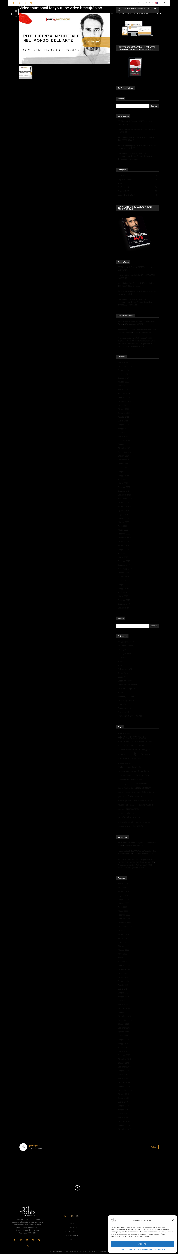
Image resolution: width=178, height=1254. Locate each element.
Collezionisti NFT (125, 669)
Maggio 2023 (123, 382)
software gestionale (143, 822)
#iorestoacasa (124, 733)
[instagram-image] (30, 1164)
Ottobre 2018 (123, 572)
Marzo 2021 (123, 483)
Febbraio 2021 (124, 487)
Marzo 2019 (123, 557)
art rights (135, 753)
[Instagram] (19, 3)
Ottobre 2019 (123, 541)
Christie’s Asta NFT (125, 775)
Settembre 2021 (124, 459)
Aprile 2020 (122, 526)
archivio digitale (138, 741)
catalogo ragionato (124, 763)
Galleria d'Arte (148, 792)
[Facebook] (13, 3)
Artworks (121, 665)
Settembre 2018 (124, 576)
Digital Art (122, 677)
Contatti (161, 1249)
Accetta (142, 1244)
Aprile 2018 (122, 592)
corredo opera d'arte (125, 784)
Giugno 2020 (123, 518)
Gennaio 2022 (124, 444)
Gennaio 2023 (124, 397)
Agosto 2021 (123, 463)
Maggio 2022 (123, 428)
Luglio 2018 (123, 580)
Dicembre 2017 (124, 608)
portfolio (121, 809)
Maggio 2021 (123, 475)
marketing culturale (125, 801)
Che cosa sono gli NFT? (134, 324)
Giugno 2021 (123, 471)
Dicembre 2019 (124, 537)
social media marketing (126, 822)
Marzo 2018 (123, 596)
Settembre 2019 (124, 545)
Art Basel (149, 741)
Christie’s (143, 771)
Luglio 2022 (123, 421)
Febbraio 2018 (124, 600)
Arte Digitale (145, 749)
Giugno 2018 (123, 584)
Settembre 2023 (124, 370)
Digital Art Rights (125, 788)
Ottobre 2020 (123, 502)
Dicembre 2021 (124, 448)
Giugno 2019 (123, 549)
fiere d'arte (136, 792)
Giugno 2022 (123, 424)
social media (146, 818)
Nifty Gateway (131, 805)
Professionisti (123, 712)
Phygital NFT (123, 704)
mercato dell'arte (143, 800)
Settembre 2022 (124, 413)
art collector (123, 745)
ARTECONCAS (137, 745)
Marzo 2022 (123, 436)
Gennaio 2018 (124, 604)
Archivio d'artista (124, 741)
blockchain (124, 758)
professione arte (129, 817)
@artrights (34, 1145)
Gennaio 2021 (124, 491)
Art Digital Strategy (126, 645)
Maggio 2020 (123, 522)
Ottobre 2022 (123, 409)
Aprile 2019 (122, 553)
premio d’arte (132, 809)
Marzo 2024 (123, 362)
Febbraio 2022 (124, 440)
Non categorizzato (126, 700)
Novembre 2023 (125, 366)
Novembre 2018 (125, 569)
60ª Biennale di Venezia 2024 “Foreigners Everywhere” (135, 122)
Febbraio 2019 (124, 561)
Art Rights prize (124, 653)
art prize (121, 754)
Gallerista (138, 796)
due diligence (124, 792)
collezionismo (124, 779)
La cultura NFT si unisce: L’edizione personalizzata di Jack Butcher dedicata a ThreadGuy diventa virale (135, 156)
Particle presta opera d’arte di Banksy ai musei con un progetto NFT (137, 146)
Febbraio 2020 (124, 534)
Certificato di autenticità (127, 771)
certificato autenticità (130, 767)
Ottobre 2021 (123, 456)
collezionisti (137, 779)
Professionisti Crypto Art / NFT (131, 716)
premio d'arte (126, 813)
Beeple (147, 754)
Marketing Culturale (126, 696)
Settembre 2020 (124, 506)
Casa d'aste (136, 759)
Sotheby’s (138, 826)
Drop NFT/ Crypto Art (127, 688)
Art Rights (122, 649)
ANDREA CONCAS (132, 737)
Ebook (120, 692)
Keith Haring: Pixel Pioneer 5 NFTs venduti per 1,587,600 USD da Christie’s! (136, 138)
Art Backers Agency (126, 642)
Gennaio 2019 (124, 565)
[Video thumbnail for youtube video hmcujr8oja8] (64, 63)
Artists (120, 661)
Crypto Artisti (123, 673)
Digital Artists (141, 783)
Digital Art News (125, 681)
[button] (172, 1220)
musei (121, 804)
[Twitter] (27, 1246)
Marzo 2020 (123, 530)
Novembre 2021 (125, 452)
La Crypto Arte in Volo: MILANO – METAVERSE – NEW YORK (137, 130)
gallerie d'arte (126, 796)
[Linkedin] (25, 3)
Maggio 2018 (123, 588)
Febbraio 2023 (124, 393)
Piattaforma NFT (145, 804)
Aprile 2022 (122, 432)
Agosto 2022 (123, 417)
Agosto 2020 (123, 510)
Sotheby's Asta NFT (124, 826)
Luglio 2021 (123, 467)
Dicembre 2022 (124, 401)
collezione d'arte (141, 775)
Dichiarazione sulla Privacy (147, 1249)
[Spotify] (31, 3)
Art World (122, 657)
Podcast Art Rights (126, 708)
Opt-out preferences (127, 1249)
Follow (154, 1147)
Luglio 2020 (123, 514)
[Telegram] (39, 1239)
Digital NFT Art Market (127, 684)
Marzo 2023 (123, 389)
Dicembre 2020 (124, 495)
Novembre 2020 (125, 498)
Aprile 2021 (122, 479)
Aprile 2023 (122, 385)
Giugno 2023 (123, 378)
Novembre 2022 (125, 405)
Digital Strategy (143, 787)
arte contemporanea (127, 749)
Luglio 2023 (123, 374)
